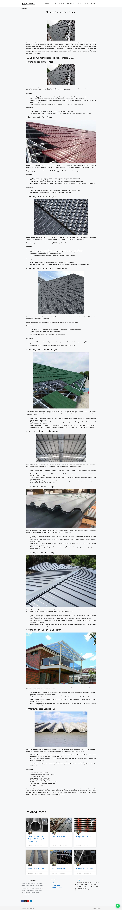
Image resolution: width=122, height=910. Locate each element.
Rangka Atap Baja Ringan (36, 785)
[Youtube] (28, 901)
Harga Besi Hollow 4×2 (60, 837)
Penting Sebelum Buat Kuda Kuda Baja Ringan (42, 774)
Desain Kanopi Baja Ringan (37, 776)
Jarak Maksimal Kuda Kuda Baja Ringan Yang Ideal (43, 781)
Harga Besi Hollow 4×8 (84, 837)
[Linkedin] (31, 901)
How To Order (70, 3)
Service (47, 3)
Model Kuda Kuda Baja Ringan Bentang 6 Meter (42, 783)
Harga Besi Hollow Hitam (85, 868)
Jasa (53, 3)
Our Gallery (61, 3)
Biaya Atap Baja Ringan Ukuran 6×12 (39, 778)
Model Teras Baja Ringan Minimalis (39, 772)
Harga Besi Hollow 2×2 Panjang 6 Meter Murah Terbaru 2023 (36, 839)
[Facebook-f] (22, 901)
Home (40, 3)
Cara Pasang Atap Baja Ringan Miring (40, 780)
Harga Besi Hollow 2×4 (36, 868)
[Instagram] (25, 901)
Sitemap (93, 3)
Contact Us (80, 3)
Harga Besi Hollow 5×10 (60, 868)
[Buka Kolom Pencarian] (99, 3)
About (86, 3)
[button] (118, 906)
